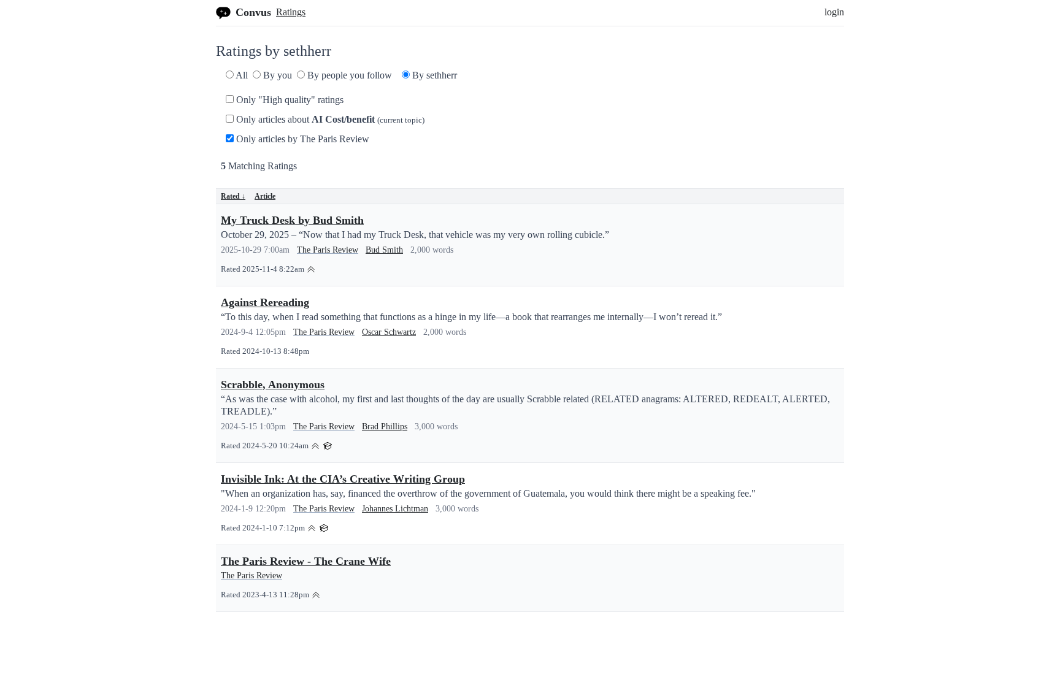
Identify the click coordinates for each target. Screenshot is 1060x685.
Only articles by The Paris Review (301, 139)
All (241, 75)
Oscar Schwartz (389, 332)
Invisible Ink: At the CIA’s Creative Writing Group (343, 479)
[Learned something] (327, 445)
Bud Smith (384, 249)
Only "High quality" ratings (289, 99)
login (834, 12)
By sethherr (433, 75)
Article (265, 196)
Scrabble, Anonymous (273, 384)
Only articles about (329, 119)
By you (276, 75)
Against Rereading (265, 302)
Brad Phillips (384, 426)
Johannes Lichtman (395, 508)
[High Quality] (311, 268)
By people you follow (348, 75)
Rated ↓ (233, 196)
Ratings (290, 12)
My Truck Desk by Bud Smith (292, 220)
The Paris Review (327, 249)
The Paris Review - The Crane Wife (306, 561)
